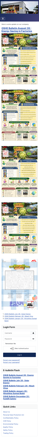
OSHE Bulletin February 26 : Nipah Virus (19, 316)
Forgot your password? (11, 360)
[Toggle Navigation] (3, 18)
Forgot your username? (11, 362)
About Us (6, 412)
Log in (19, 355)
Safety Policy (8, 430)
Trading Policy (8, 433)
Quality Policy (8, 427)
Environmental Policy (10, 424)
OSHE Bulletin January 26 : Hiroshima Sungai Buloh (15, 392)
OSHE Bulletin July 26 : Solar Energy (18, 314)
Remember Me (10, 344)
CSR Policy (7, 421)
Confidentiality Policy (10, 418)
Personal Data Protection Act (13, 415)
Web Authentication (21, 348)
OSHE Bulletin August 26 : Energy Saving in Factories (17, 29)
